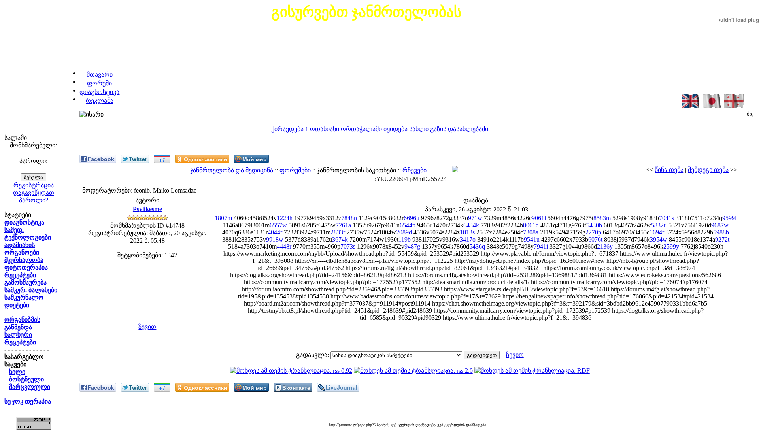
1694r (656, 232)
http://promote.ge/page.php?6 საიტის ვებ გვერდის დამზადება (382, 425)
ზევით (147, 326)
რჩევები (414, 170)
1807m (223, 218)
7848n (349, 218)
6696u (411, 218)
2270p (593, 232)
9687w (720, 225)
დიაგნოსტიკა (99, 92)
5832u (659, 225)
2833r (337, 232)
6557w (278, 225)
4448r (284, 246)
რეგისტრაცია (33, 185)
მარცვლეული (29, 386)
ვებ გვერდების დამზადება (462, 425)
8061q (531, 225)
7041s (666, 218)
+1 (162, 159)
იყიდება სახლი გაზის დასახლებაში (435, 129)
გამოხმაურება (25, 282)
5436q (477, 246)
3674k (340, 239)
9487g (412, 246)
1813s (467, 232)
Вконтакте (296, 387)
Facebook (100, 159)
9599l (729, 218)
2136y (605, 246)
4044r (275, 232)
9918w (274, 239)
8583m (602, 218)
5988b (721, 232)
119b (404, 239)
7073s (347, 246)
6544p (407, 225)
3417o (468, 239)
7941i (541, 246)
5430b (594, 225)
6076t (595, 239)
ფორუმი (99, 83)
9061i (539, 218)
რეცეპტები (20, 275)
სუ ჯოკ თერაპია (27, 401)
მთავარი (100, 74)
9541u (532, 239)
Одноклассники (205, 159)
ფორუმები (295, 170)
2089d (404, 232)
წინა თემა (669, 169)
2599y (671, 246)
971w (475, 218)
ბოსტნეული (26, 379)
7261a (343, 225)
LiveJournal (341, 387)
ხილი (17, 371)
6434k (471, 225)
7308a (530, 232)
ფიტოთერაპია (26, 267)
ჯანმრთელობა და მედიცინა (231, 170)
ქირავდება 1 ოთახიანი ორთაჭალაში (326, 129)
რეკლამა (99, 100)
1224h (285, 218)
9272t (722, 239)
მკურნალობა (23, 260)
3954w (658, 239)
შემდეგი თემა (708, 169)
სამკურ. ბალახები (30, 290)
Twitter (138, 159)
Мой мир (254, 159)
